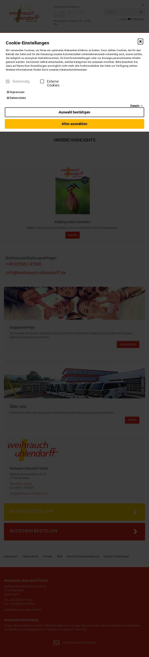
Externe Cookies (53, 83)
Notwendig (21, 81)
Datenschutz (17, 97)
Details (134, 105)
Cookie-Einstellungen (27, 43)
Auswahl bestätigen (74, 112)
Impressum (16, 92)
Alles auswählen (74, 124)
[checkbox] (8, 81)
